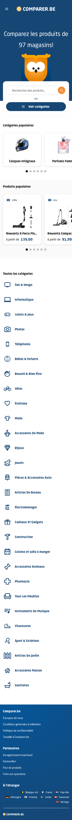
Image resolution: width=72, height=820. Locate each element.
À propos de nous (13, 718)
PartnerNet (9, 761)
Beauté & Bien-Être (28, 374)
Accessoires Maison (28, 670)
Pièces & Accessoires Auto (33, 477)
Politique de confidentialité (18, 730)
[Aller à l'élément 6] (45, 171)
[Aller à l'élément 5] (41, 171)
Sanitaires (22, 685)
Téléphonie (22, 344)
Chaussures (23, 626)
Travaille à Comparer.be (16, 736)
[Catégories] (6, 8)
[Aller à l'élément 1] (27, 171)
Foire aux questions (14, 774)
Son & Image (23, 285)
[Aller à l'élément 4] (38, 171)
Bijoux (19, 448)
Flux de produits (12, 767)
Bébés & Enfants (26, 359)
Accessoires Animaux (30, 566)
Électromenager (26, 507)
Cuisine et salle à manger (32, 552)
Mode (18, 418)
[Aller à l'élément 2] (30, 171)
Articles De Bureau (28, 492)
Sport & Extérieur (27, 641)
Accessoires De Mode (29, 433)
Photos (20, 329)
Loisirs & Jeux (24, 314)
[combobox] (36, 90)
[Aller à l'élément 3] (34, 171)
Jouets (19, 463)
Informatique (24, 299)
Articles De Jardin (27, 655)
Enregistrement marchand (17, 755)
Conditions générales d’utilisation (22, 724)
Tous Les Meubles (27, 596)
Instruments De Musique (32, 611)
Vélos (18, 388)
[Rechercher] (61, 90)
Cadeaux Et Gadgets (29, 522)
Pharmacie (22, 581)
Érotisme (21, 403)
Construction (24, 537)
